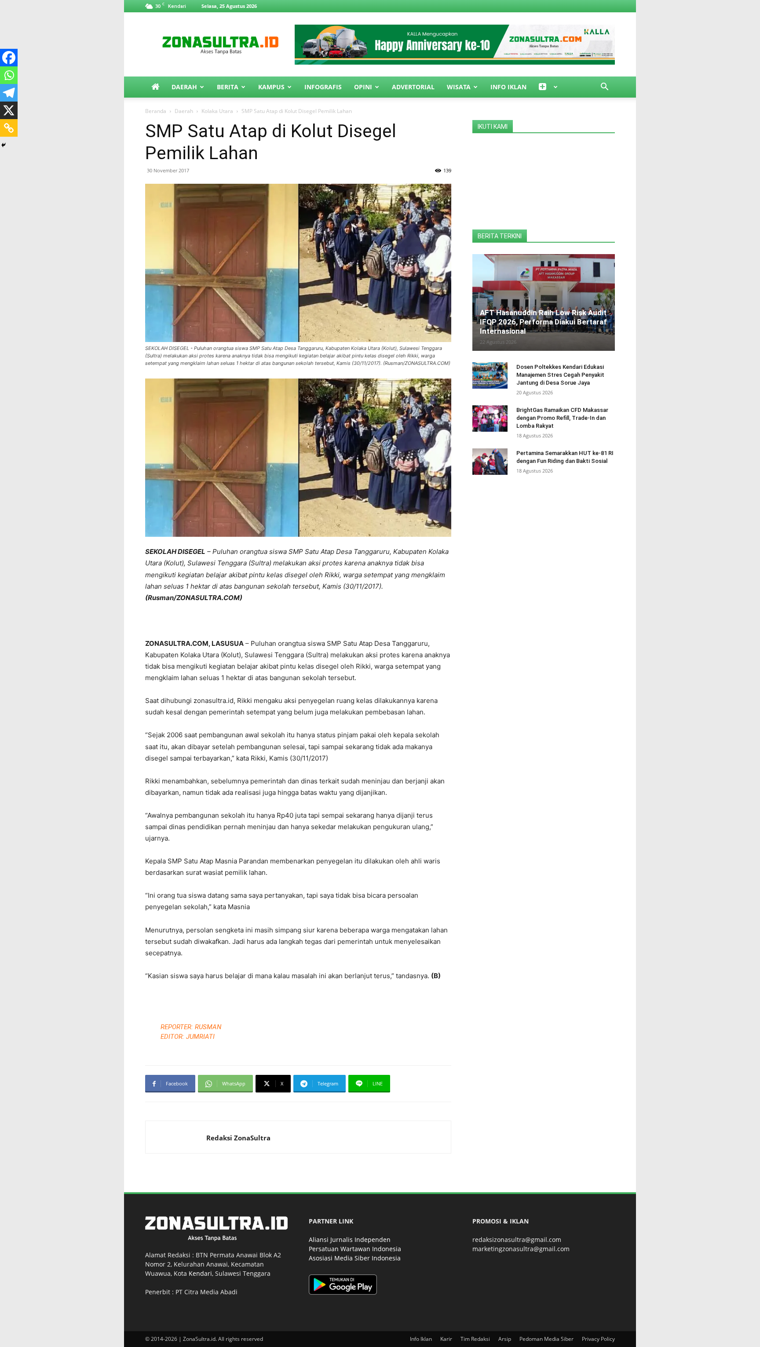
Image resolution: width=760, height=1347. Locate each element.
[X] (9, 110)
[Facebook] (9, 57)
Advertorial (413, 87)
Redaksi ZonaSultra (238, 1137)
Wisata (459, 87)
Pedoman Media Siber (546, 1339)
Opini (363, 87)
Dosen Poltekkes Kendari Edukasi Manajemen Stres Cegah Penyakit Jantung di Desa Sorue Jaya (560, 375)
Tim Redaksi (475, 1339)
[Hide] (3, 145)
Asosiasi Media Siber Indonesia (355, 1258)
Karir (446, 1339)
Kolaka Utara (217, 111)
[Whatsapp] (9, 75)
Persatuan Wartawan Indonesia (355, 1249)
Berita (227, 87)
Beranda (155, 111)
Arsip (504, 1339)
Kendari (200, 1273)
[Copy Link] (9, 128)
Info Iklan (508, 87)
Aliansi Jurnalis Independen (350, 1239)
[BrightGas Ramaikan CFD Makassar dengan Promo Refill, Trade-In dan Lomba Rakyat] (490, 418)
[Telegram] (9, 93)
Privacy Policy (598, 1339)
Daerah (184, 87)
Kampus (271, 87)
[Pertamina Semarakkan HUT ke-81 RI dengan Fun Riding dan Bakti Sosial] (490, 461)
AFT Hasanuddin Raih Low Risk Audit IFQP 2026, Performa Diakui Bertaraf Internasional (543, 321)
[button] (604, 88)
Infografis (323, 87)
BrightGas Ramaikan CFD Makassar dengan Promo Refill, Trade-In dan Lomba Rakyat (562, 418)
